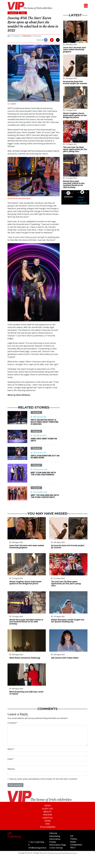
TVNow (73, 839)
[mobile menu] (85, 6)
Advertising (54, 836)
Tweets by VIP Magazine (82, 200)
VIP (71, 836)
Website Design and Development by (62, 853)
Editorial (53, 833)
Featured (36, 412)
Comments (37, 36)
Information (54, 839)
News (47, 806)
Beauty (48, 812)
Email (11, 759)
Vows (47, 821)
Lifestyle (47, 818)
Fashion (47, 815)
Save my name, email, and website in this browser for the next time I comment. (43, 779)
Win (47, 824)
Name (11, 749)
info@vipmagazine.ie (37, 847)
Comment (12, 723)
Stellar (73, 842)
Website (11, 769)
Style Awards (47, 827)
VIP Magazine (15, 36)
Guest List (47, 809)
